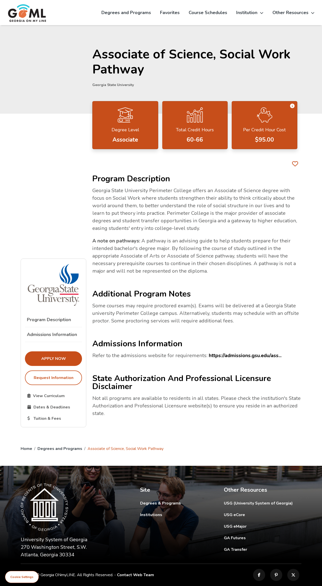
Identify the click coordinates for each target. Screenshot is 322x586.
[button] (292, 106)
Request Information (53, 378)
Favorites (170, 13)
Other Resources (290, 13)
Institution (246, 13)
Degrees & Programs (160, 503)
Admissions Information (52, 334)
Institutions (151, 515)
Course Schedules (208, 13)
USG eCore (263, 515)
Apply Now (61, 358)
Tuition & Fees (54, 418)
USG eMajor (263, 526)
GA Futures (263, 538)
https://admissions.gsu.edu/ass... (245, 355)
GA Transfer (263, 549)
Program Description (49, 320)
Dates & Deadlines (54, 407)
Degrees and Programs (126, 13)
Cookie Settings (21, 577)
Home (26, 448)
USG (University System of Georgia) (262, 503)
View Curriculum (54, 396)
